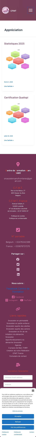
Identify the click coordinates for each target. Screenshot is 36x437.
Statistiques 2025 (14, 43)
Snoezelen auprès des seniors (18, 329)
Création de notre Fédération (18, 351)
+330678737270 (22, 246)
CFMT (13, 11)
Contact (32, 432)
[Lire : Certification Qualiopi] (18, 116)
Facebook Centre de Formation (18, 290)
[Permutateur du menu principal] (30, 10)
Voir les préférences (18, 427)
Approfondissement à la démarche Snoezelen (15, 341)
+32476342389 (22, 242)
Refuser (18, 422)
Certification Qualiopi (16, 97)
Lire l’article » (9, 86)
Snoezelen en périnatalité (18, 321)
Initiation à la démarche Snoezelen (15, 335)
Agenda (18, 345)
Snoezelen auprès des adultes (18, 326)
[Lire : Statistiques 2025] (18, 63)
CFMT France (18, 353)
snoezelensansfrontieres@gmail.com (18, 179)
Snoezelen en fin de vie (18, 332)
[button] (33, 391)
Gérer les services (17, 411)
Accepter (18, 416)
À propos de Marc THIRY (18, 348)
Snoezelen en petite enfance (18, 323)
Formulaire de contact (18, 356)
